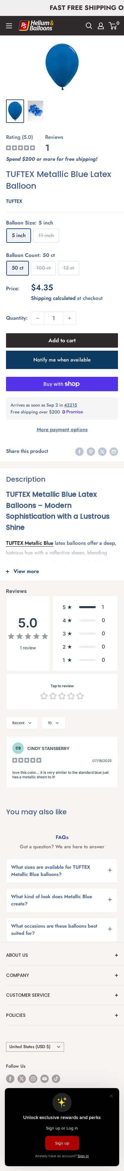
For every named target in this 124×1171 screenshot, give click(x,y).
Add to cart (62, 340)
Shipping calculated (53, 298)
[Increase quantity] (69, 318)
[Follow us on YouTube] (44, 1078)
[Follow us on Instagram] (33, 1078)
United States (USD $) (30, 1047)
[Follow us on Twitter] (21, 1078)
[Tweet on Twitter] (102, 451)
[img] (20, 148)
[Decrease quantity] (37, 318)
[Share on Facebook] (79, 451)
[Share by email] (114, 451)
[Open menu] (9, 25)
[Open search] (89, 26)
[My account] (101, 26)
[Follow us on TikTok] (56, 1078)
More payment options (62, 429)
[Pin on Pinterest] (91, 451)
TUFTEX (14, 201)
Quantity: (16, 318)
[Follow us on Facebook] (10, 1078)
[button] (85, 607)
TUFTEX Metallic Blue (29, 543)
